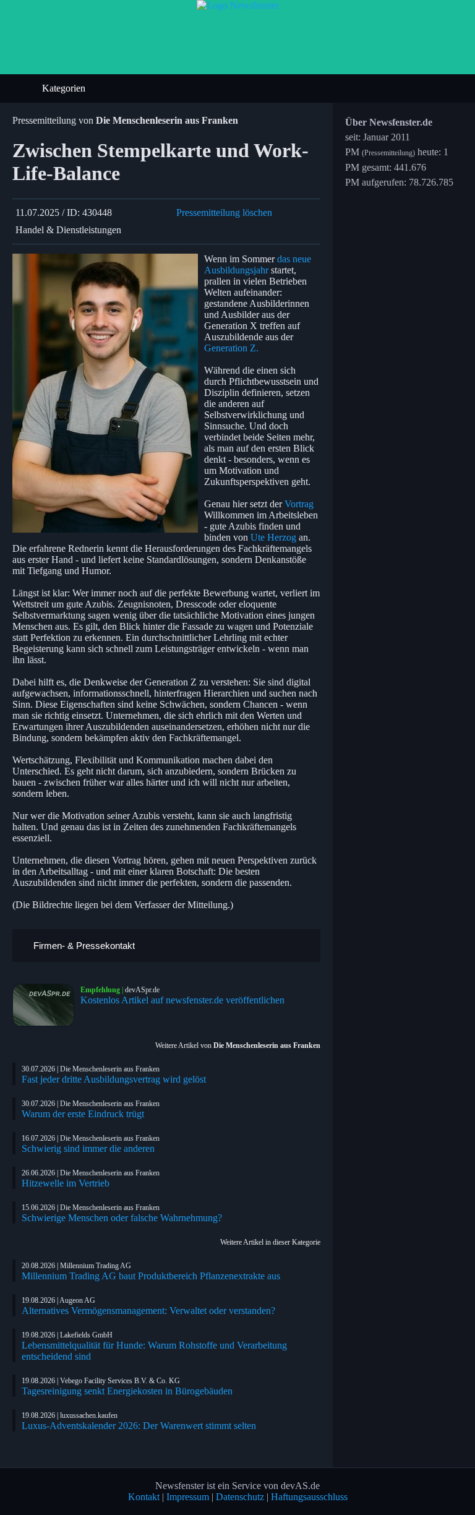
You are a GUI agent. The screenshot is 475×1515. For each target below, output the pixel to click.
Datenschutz (240, 1496)
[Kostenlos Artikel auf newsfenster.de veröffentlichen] (46, 1005)
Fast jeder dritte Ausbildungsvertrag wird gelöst (114, 1079)
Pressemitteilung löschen (224, 212)
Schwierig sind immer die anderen (88, 1148)
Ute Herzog (273, 537)
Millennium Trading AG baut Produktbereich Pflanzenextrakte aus (151, 1276)
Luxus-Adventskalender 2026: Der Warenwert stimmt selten (139, 1425)
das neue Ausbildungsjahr (257, 264)
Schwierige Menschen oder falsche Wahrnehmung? (122, 1217)
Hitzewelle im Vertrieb (65, 1183)
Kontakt (144, 1496)
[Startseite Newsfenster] (238, 5)
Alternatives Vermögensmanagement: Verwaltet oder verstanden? (148, 1310)
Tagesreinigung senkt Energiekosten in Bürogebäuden (127, 1391)
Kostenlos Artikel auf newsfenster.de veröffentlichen (182, 1000)
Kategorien (65, 88)
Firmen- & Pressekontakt (83, 945)
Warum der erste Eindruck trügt (83, 1114)
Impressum (187, 1496)
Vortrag (299, 504)
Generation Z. (231, 348)
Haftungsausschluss (309, 1496)
